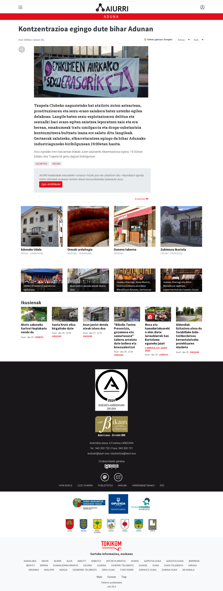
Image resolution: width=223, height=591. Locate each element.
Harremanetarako (143, 485)
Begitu (30, 565)
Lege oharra (85, 485)
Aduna (111, 16)
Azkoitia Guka (174, 561)
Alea (69, 561)
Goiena (101, 565)
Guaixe (143, 565)
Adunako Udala (31, 249)
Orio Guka (108, 570)
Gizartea (41, 163)
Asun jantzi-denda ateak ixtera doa (95, 326)
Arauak (122, 485)
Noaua (63, 570)
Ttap (124, 577)
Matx (99, 577)
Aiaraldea (30, 561)
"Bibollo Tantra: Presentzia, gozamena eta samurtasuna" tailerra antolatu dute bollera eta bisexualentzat (125, 336)
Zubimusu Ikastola (173, 249)
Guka (155, 565)
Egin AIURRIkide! (50, 184)
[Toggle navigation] (20, 7)
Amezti (82, 561)
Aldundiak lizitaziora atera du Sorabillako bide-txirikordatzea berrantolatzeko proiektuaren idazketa (189, 336)
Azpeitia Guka (152, 561)
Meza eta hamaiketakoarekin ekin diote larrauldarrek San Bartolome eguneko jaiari (157, 334)
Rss (162, 485)
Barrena (194, 561)
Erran (44, 565)
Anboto (96, 561)
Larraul (163, 355)
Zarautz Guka (147, 570)
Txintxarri (127, 570)
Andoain (56, 336)
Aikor (44, 561)
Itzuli (196, 40)
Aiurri (57, 561)
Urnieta (39, 337)
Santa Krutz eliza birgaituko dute (63, 326)
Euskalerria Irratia (65, 565)
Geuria (87, 565)
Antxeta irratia (116, 561)
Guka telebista (173, 565)
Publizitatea (105, 485)
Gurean (111, 577)
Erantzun (140, 198)
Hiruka (192, 565)
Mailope (49, 570)
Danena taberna (125, 249)
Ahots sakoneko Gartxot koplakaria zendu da (34, 328)
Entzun (181, 40)
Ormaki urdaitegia (79, 249)
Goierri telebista (122, 565)
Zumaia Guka (169, 570)
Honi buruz (65, 485)
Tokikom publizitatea (111, 582)
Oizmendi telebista (85, 570)
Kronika (34, 570)
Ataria (135, 561)
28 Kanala (188, 570)
